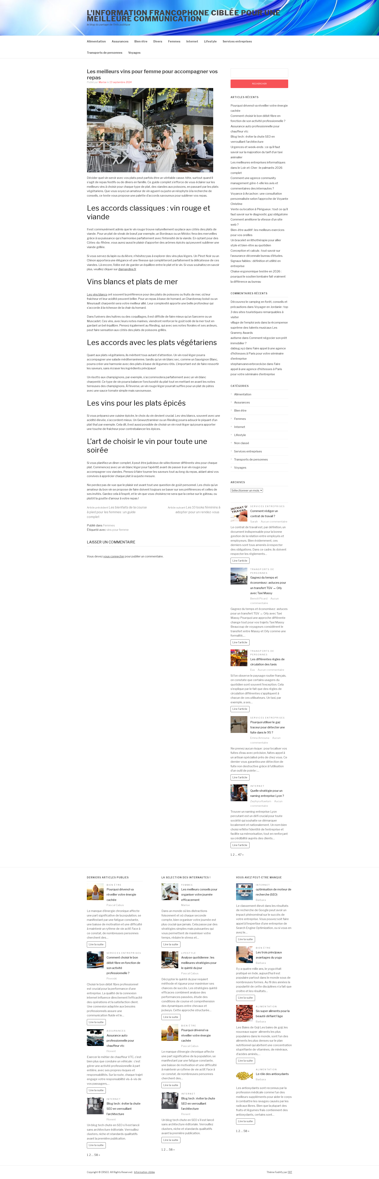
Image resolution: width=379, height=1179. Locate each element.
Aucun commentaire (274, 521)
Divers (157, 41)
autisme (236, 338)
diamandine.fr (127, 269)
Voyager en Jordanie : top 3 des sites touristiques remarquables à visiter (259, 312)
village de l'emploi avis (245, 322)
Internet (192, 41)
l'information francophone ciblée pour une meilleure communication (184, 15)
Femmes (174, 41)
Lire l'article (240, 560)
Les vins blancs (97, 294)
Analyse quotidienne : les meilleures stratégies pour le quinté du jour (199, 963)
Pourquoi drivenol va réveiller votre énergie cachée (121, 895)
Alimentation (96, 41)
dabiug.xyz (238, 348)
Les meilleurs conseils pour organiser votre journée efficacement (199, 895)
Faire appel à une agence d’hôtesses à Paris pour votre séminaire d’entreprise (258, 354)
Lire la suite (96, 944)
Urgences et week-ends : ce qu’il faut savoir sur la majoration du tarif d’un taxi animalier (256, 152)
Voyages (134, 52)
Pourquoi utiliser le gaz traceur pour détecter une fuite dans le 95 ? (267, 727)
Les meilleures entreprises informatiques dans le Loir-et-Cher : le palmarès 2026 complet (258, 168)
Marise (102, 82)
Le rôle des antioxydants (272, 1074)
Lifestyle (210, 41)
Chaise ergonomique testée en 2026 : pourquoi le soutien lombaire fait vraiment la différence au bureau (258, 277)
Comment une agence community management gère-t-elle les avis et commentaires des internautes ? (254, 183)
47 (240, 854)
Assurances (120, 41)
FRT (290, 1172)
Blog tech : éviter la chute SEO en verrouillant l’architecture (124, 1109)
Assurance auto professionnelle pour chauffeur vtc (120, 1041)
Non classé (241, 443)
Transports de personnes (104, 52)
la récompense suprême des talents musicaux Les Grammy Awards (259, 328)
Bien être (140, 41)
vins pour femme (117, 530)
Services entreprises (237, 41)
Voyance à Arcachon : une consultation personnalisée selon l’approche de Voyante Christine (259, 199)
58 (96, 1155)
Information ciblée (144, 1172)
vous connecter (113, 556)
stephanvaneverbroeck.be (248, 364)
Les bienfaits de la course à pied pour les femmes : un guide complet (117, 512)
